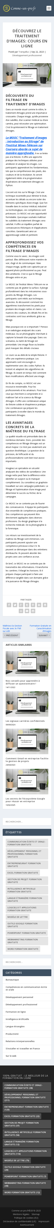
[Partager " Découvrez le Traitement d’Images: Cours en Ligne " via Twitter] (15, 605)
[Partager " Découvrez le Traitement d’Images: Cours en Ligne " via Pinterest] (33, 605)
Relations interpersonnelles (20, 1041)
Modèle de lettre (18, 917)
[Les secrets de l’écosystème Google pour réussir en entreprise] (27, 781)
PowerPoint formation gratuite (27, 932)
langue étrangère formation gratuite (25, 899)
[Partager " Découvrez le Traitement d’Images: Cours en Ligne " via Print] (33, 611)
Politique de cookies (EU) (26, 1217)
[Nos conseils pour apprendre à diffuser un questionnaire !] (27, 664)
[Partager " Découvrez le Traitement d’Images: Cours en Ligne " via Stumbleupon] (21, 611)
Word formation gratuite (23, 948)
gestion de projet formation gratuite (25, 881)
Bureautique (12, 979)
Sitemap (36, 1214)
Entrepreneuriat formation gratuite (24, 865)
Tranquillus (23, 51)
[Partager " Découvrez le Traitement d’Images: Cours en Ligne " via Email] (27, 611)
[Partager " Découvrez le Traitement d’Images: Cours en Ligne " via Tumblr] (27, 605)
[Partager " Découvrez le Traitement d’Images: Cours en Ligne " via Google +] (21, 605)
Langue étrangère (15, 1026)
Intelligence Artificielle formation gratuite (22, 890)
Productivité (12, 1033)
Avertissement (27, 1225)
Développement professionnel (27, 55)
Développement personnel (19, 997)
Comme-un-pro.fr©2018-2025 (26, 1210)
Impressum (43, 1221)
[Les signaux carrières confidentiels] (27, 704)
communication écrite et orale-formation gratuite (26, 843)
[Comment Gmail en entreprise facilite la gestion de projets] (27, 741)
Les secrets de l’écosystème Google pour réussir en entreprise (25, 800)
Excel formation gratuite (23, 872)
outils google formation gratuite (23, 925)
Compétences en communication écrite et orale (26, 988)
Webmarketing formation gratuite (23, 941)
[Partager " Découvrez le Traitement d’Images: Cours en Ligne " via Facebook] (9, 605)
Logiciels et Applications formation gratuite (22, 909)
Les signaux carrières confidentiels (25, 721)
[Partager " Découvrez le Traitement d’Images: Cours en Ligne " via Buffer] (45, 605)
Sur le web (11, 1055)
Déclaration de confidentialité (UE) (19, 1221)
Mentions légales (21, 1214)
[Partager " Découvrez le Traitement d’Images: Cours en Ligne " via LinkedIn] (39, 605)
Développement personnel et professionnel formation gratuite (24, 854)
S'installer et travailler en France (23, 1048)
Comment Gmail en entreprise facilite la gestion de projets (27, 760)
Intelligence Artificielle (17, 1019)
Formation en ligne (16, 1011)
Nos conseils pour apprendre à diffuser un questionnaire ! (23, 682)
